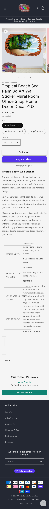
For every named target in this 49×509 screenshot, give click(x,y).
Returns (9, 442)
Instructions (11, 436)
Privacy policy (35, 499)
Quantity (5, 137)
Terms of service (26, 503)
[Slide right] (30, 78)
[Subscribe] (41, 461)
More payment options (24, 166)
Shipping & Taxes (13, 430)
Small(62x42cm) (12, 125)
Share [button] (7, 360)
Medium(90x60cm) (14, 131)
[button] (5, 8)
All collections (11, 418)
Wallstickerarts (23, 496)
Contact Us (10, 424)
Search (8, 412)
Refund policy (22, 499)
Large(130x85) (36, 131)
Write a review (24, 392)
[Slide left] (19, 78)
